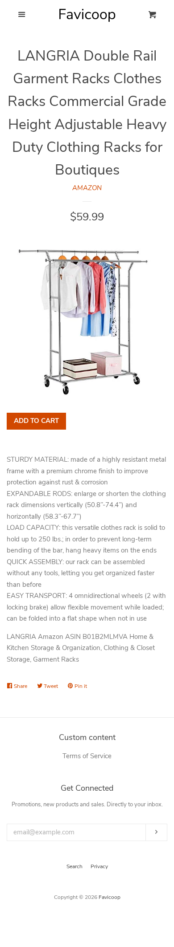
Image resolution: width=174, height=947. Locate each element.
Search (74, 866)
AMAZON (87, 187)
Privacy (99, 866)
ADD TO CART (36, 420)
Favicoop (109, 897)
